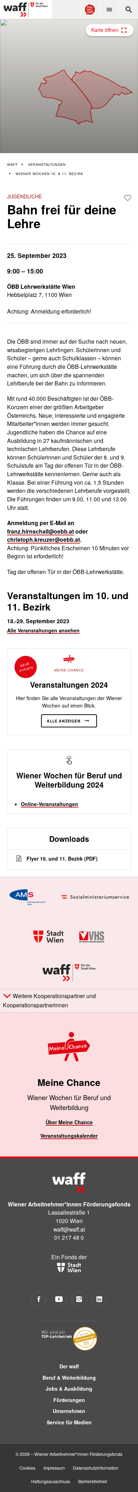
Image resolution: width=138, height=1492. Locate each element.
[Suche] (128, 9)
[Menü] (109, 9)
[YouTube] (59, 1299)
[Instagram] (79, 1299)
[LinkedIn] (99, 1299)
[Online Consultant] (89, 9)
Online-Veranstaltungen (49, 803)
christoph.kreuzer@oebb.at (43, 539)
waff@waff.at (69, 1229)
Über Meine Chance (69, 1122)
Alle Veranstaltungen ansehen (43, 630)
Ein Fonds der (69, 1257)
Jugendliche (24, 196)
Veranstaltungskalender (69, 1135)
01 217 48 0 (69, 1237)
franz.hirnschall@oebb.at (40, 531)
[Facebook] (38, 1299)
